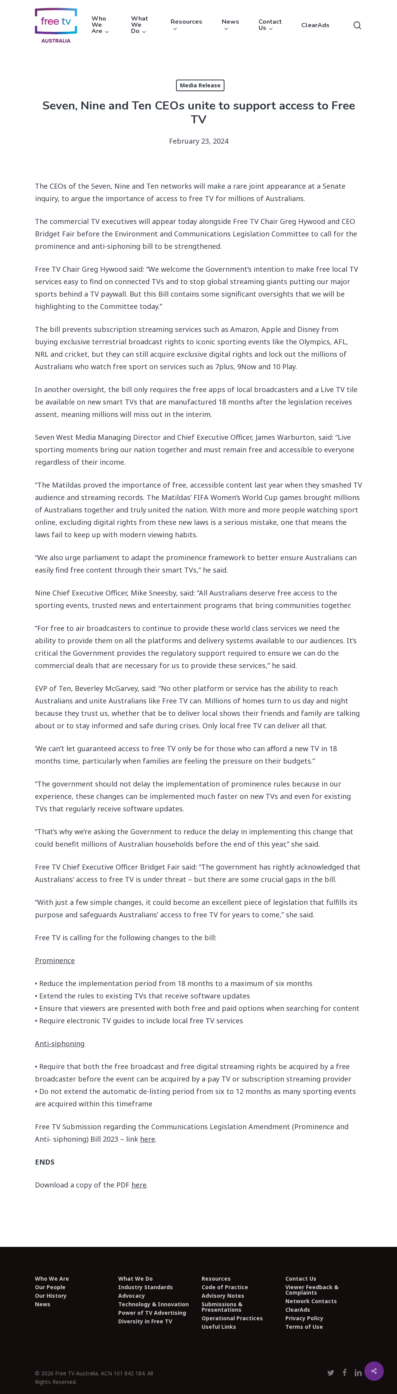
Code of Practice (225, 1287)
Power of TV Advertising (152, 1313)
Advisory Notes (223, 1296)
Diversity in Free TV (145, 1321)
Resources (216, 1278)
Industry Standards (145, 1287)
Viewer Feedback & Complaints (311, 1290)
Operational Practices (232, 1318)
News (42, 1304)
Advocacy (131, 1296)
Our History (51, 1296)
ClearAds (297, 1309)
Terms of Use (304, 1327)
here (147, 1139)
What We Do (135, 1278)
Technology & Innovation (153, 1304)
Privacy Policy (304, 1318)
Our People (50, 1287)
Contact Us (300, 1278)
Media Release (200, 85)
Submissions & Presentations (222, 1307)
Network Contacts (311, 1301)
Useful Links (219, 1327)
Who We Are (52, 1278)
